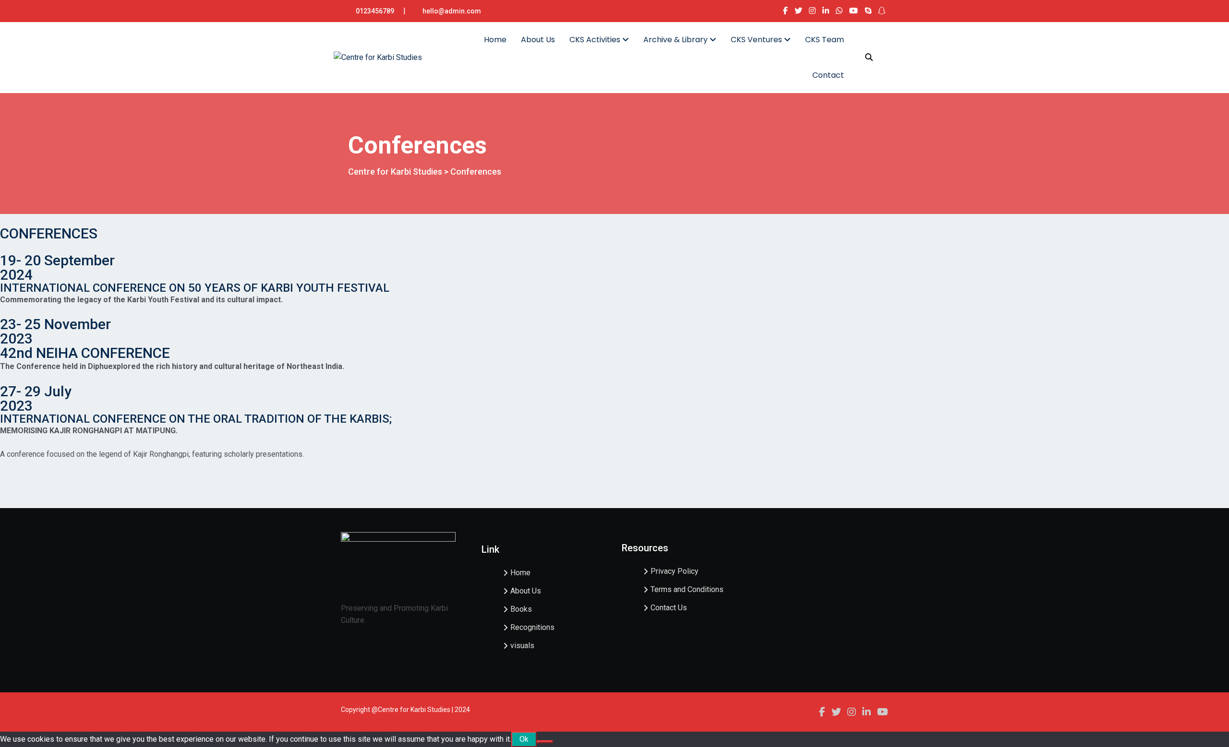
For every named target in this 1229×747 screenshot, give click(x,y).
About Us (538, 39)
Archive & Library (676, 39)
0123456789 (375, 11)
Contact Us (669, 607)
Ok (524, 739)
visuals (522, 645)
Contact (828, 75)
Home (495, 39)
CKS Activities (595, 39)
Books (521, 609)
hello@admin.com (451, 11)
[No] (545, 741)
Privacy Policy (675, 571)
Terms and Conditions (687, 589)
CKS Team (824, 39)
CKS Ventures (757, 39)
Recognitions (532, 627)
